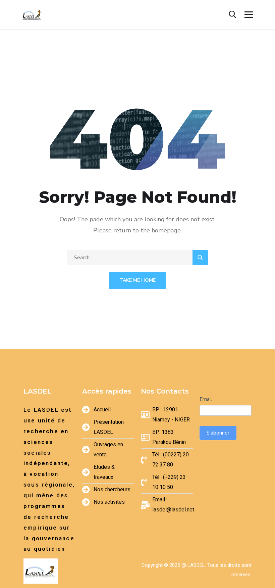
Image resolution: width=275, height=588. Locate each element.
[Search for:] (137, 257)
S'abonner (218, 432)
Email (206, 399)
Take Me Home (137, 280)
